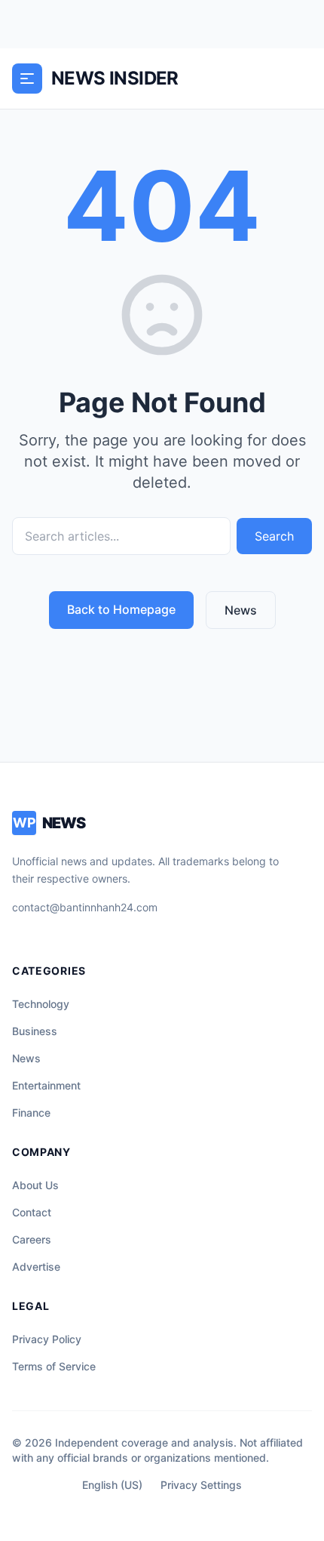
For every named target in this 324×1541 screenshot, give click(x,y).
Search (274, 536)
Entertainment (46, 1085)
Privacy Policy (46, 1339)
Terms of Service (54, 1366)
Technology (40, 1003)
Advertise (36, 1266)
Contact (31, 1212)
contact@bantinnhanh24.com (84, 907)
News (241, 610)
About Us (35, 1185)
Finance (31, 1112)
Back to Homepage (121, 609)
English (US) (112, 1484)
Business (34, 1031)
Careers (31, 1239)
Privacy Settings (201, 1484)
